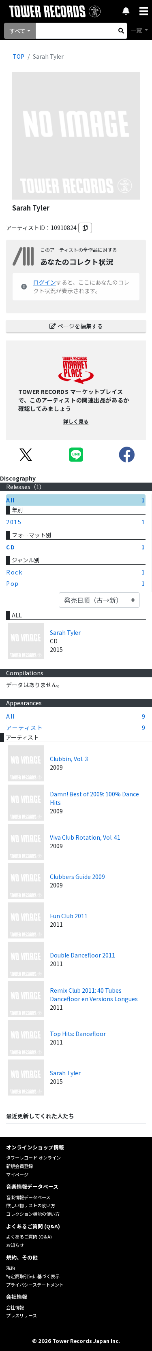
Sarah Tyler (65, 632)
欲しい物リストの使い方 (30, 1205)
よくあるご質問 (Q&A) (29, 1236)
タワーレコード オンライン (33, 1157)
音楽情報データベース (28, 1197)
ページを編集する (80, 326)
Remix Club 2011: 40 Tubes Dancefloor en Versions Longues (94, 994)
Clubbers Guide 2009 (77, 876)
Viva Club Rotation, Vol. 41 (85, 837)
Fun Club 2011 (69, 916)
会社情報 (15, 1307)
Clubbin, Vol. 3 (69, 759)
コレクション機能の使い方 (33, 1214)
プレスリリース (21, 1315)
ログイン (44, 282)
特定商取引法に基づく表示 (33, 1276)
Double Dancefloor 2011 (82, 955)
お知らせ (15, 1245)
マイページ (17, 1174)
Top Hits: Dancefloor (78, 1034)
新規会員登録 (19, 1166)
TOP (18, 56)
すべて (17, 31)
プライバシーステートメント (35, 1284)
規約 (10, 1267)
